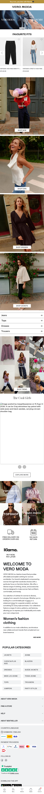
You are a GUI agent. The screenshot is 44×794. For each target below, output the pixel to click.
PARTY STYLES (31, 688)
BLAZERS (29, 661)
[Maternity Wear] (11, 492)
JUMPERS (8, 688)
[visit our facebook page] (2, 761)
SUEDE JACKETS (31, 670)
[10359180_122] (22, 267)
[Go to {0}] (22, 19)
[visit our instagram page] (6, 761)
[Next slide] (42, 53)
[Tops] (22, 178)
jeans (29, 601)
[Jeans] (22, 314)
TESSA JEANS (30, 676)
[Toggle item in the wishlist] (19, 39)
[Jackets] (22, 296)
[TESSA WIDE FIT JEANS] (22, 365)
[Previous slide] (2, 53)
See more (37, 637)
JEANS (27, 655)
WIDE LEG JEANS (10, 676)
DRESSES (8, 670)
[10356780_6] (22, 150)
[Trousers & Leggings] (22, 332)
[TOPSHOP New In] (11, 514)
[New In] (22, 106)
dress (13, 603)
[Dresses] (22, 237)
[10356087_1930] (22, 208)
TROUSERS (29, 682)
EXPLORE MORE (22, 475)
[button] (10, 51)
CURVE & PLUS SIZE (10, 662)
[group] (10, 55)
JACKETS (7, 655)
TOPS (6, 682)
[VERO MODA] (22, 7)
